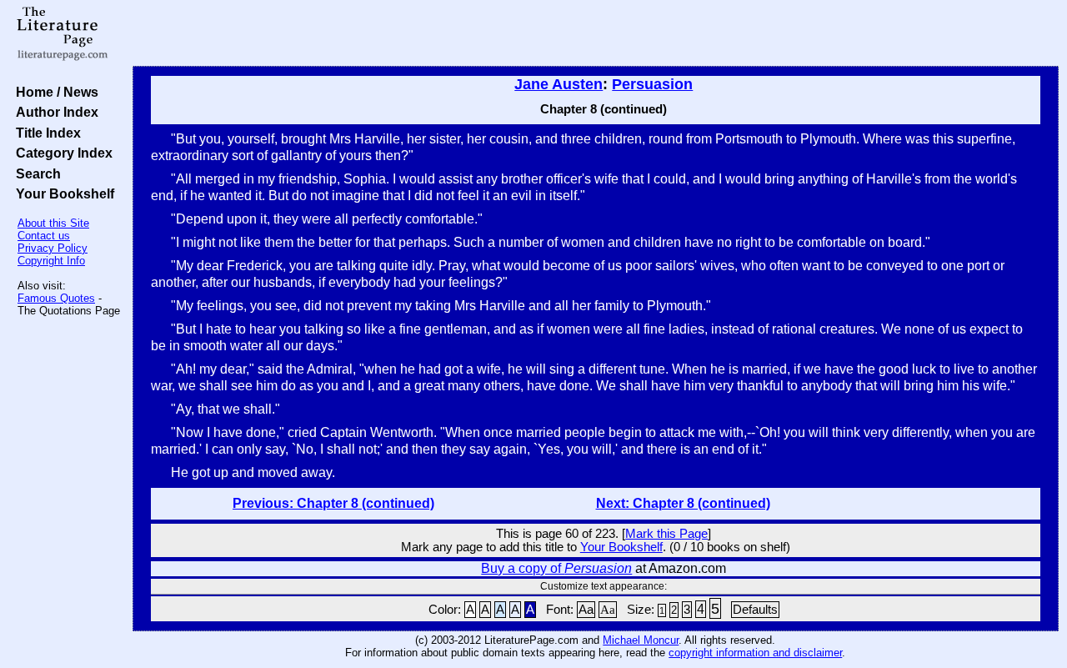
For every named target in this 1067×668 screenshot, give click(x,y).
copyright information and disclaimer (755, 652)
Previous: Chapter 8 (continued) (333, 503)
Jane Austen (558, 84)
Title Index (45, 132)
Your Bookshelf (61, 193)
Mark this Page (666, 533)
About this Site (53, 223)
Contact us (44, 235)
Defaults (755, 609)
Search (35, 173)
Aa (586, 609)
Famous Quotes (56, 298)
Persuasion (652, 84)
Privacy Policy (53, 248)
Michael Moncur (641, 640)
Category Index (61, 152)
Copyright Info (51, 260)
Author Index (53, 111)
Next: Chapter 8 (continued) (683, 503)
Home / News (53, 91)
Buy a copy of (556, 568)
